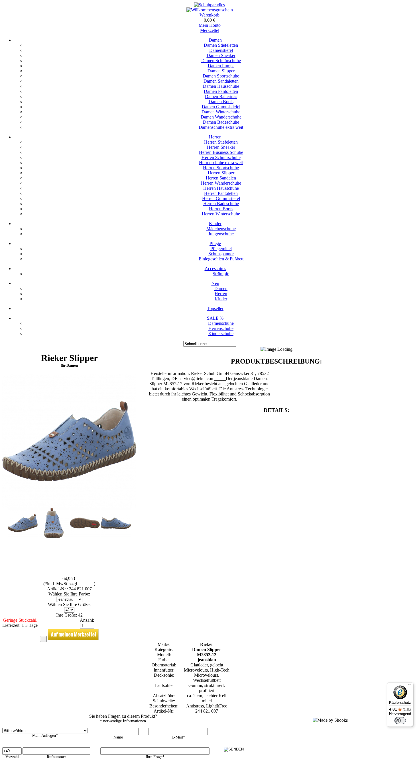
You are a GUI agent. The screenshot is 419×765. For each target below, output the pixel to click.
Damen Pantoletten (221, 91)
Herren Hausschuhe (221, 188)
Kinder (215, 223)
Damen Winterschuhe (221, 111)
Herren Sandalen (221, 178)
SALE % (215, 318)
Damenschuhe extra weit (221, 127)
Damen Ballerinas (221, 96)
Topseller (215, 308)
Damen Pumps (221, 65)
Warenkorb (209, 15)
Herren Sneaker (221, 147)
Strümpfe (221, 273)
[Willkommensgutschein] (209, 9)
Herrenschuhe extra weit (221, 162)
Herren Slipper (221, 172)
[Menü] (409, 685)
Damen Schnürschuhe (221, 60)
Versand (86, 583)
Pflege (215, 243)
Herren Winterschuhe (221, 213)
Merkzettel (209, 30)
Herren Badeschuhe (221, 203)
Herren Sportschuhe (221, 167)
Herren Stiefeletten (221, 142)
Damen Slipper (221, 70)
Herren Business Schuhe (221, 152)
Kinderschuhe (220, 333)
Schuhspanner (221, 253)
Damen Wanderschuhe (221, 117)
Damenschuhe (221, 323)
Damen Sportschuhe (221, 76)
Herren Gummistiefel (221, 198)
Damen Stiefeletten (221, 45)
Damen (215, 40)
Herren (215, 136)
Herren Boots (221, 208)
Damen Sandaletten (221, 81)
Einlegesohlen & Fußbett (221, 258)
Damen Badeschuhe (221, 122)
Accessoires (215, 268)
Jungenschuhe (221, 233)
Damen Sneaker (221, 55)
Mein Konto (210, 25)
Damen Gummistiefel (221, 106)
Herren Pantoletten (221, 193)
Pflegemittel (221, 248)
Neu (215, 283)
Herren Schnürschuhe (221, 157)
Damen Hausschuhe (221, 86)
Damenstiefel (221, 50)
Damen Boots (221, 101)
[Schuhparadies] (209, 4)
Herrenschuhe (220, 328)
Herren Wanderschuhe (221, 183)
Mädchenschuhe (221, 228)
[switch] (400, 720)
